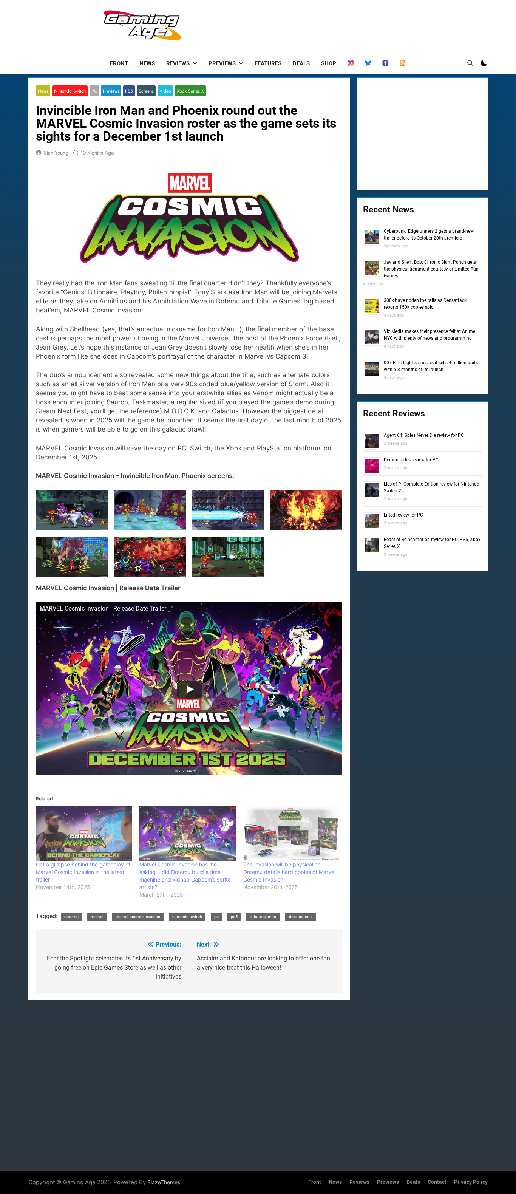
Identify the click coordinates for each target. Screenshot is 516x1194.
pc (216, 916)
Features (268, 63)
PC (94, 91)
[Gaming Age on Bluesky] (368, 63)
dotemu (71, 916)
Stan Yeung (56, 152)
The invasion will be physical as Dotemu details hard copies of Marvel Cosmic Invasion (289, 872)
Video (165, 91)
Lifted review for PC (403, 515)
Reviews (178, 63)
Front (119, 63)
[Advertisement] (350, 25)
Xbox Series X (190, 91)
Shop (328, 63)
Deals (301, 63)
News (147, 63)
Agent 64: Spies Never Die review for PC (424, 435)
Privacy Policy (471, 1182)
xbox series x (300, 916)
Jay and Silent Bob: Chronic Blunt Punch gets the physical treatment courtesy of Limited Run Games (431, 269)
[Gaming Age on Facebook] (385, 63)
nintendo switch (187, 916)
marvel (97, 916)
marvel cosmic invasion (138, 916)
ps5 (234, 916)
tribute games (263, 916)
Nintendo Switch (70, 91)
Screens (146, 91)
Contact (437, 1182)
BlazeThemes (163, 1182)
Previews (222, 63)
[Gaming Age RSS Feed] (402, 63)
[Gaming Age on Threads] (350, 63)
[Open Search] (470, 63)
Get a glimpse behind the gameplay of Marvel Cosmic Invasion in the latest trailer (83, 872)
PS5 (129, 91)
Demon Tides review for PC (411, 459)
